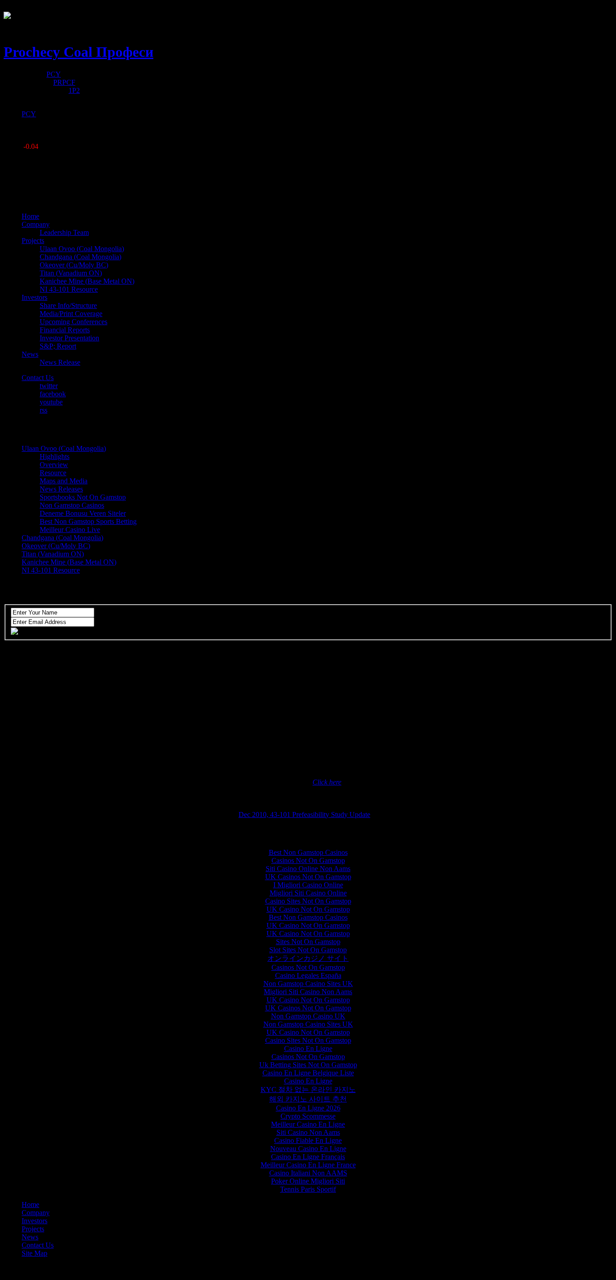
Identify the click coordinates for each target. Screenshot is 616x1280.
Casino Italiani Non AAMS (308, 1173)
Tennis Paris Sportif (308, 1189)
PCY (53, 74)
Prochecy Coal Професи (78, 52)
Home (30, 1204)
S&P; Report (58, 346)
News (30, 1237)
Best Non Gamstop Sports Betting (88, 521)
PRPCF (64, 82)
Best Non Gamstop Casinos (308, 852)
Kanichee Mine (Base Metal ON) (87, 281)
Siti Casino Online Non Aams (308, 868)
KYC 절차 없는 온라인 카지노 (308, 1089)
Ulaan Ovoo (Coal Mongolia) (82, 248)
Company (36, 1212)
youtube (51, 402)
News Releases (61, 489)
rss (43, 410)
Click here (327, 782)
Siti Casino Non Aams (308, 1132)
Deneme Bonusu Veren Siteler (83, 513)
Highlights (54, 456)
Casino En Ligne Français (308, 1157)
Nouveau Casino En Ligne (308, 1148)
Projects (33, 1229)
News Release (60, 362)
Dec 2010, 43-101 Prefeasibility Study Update (304, 814)
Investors (34, 1221)
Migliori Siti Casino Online (308, 893)
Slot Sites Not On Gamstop (308, 950)
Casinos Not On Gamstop (308, 860)
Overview (54, 464)
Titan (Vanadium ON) (71, 273)
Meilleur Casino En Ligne (308, 1124)
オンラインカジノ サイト (308, 958)
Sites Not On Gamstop (308, 941)
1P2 (74, 90)
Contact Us (38, 1245)
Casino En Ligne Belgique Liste (308, 1073)
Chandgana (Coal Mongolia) (80, 257)
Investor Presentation (69, 338)
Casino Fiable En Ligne (308, 1140)
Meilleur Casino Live (70, 529)
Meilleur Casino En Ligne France (308, 1165)
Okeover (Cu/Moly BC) (74, 265)
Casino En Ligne (308, 1048)
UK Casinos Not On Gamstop (308, 877)
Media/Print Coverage (71, 313)
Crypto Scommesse (308, 1116)
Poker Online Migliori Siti (308, 1181)
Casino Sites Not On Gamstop (308, 901)
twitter (49, 386)
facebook (53, 394)
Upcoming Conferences (73, 322)
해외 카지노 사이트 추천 (308, 1099)
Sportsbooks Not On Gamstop (83, 497)
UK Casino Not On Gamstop (308, 909)
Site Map (34, 1253)
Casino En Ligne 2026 (308, 1108)
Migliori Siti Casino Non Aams (308, 992)
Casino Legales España (308, 975)
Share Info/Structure (68, 305)
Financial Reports (65, 330)
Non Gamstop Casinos (72, 505)
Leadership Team (64, 232)
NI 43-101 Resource (69, 289)
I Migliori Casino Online (308, 885)
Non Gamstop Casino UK (308, 1016)
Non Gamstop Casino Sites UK (308, 983)
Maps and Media (63, 481)
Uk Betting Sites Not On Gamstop (308, 1065)
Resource (53, 473)
